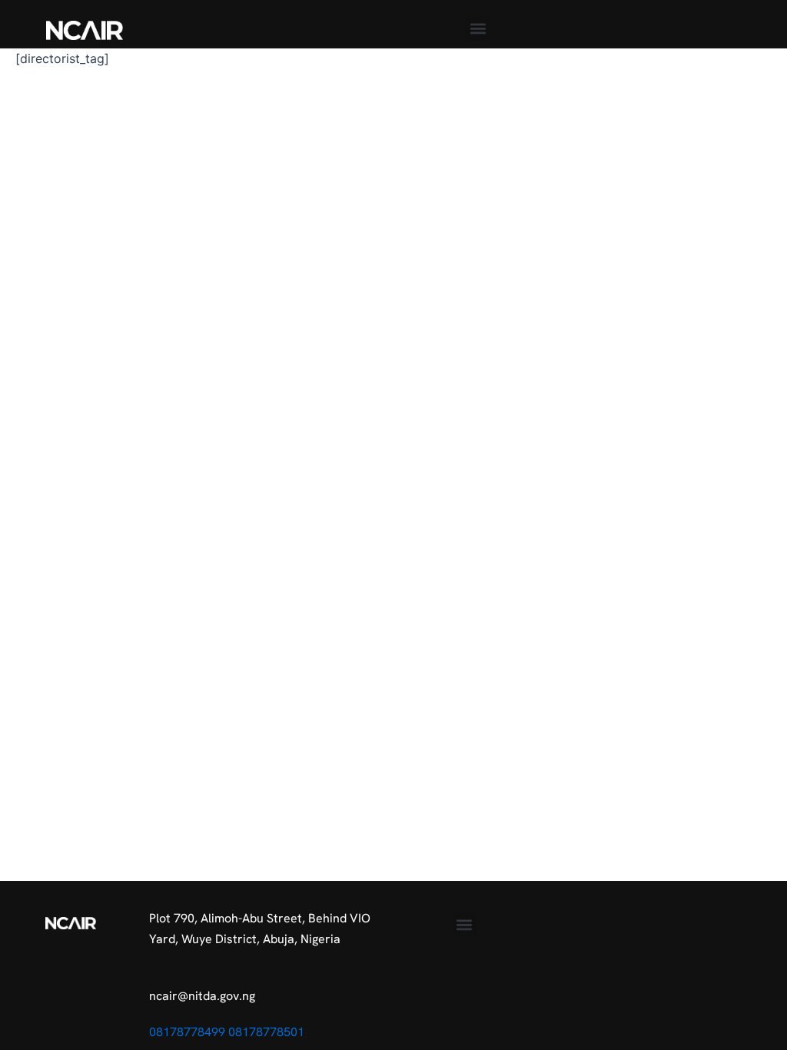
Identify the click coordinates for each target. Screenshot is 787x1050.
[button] (477, 28)
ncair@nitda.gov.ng (202, 996)
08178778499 (187, 1032)
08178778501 (266, 1032)
